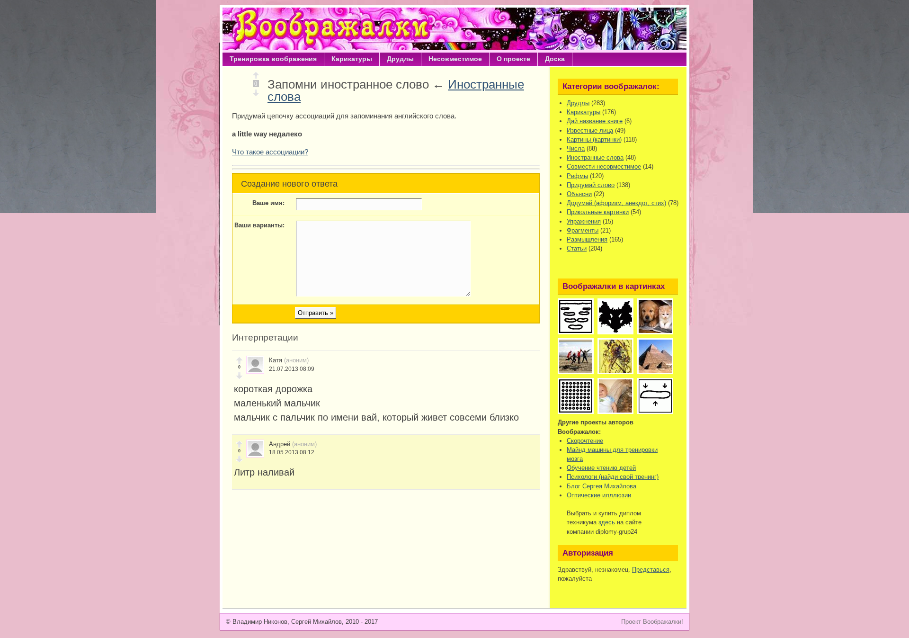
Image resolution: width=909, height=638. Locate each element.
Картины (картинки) (594, 139)
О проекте (513, 59)
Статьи (577, 248)
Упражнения (584, 221)
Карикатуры (351, 59)
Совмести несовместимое (604, 166)
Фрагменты (582, 230)
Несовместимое (455, 59)
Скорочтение (585, 440)
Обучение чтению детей (601, 467)
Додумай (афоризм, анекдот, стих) (616, 203)
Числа (576, 148)
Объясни (579, 194)
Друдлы (400, 59)
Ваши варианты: (259, 225)
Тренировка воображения (273, 59)
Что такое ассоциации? (270, 152)
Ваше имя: (268, 203)
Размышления (587, 239)
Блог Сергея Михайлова (601, 486)
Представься (650, 569)
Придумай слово (591, 185)
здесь (606, 522)
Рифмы (577, 176)
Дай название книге (595, 121)
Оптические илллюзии (599, 495)
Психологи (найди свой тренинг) (613, 476)
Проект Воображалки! (652, 621)
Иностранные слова (595, 157)
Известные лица (590, 130)
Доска (555, 59)
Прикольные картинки (598, 212)
